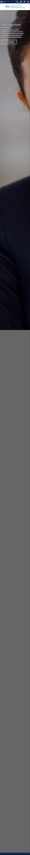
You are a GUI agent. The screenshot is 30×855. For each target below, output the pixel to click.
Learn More (9, 42)
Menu (4, 1)
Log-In (28, 1)
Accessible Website (24, 1)
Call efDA (17, 1)
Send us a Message (21, 1)
